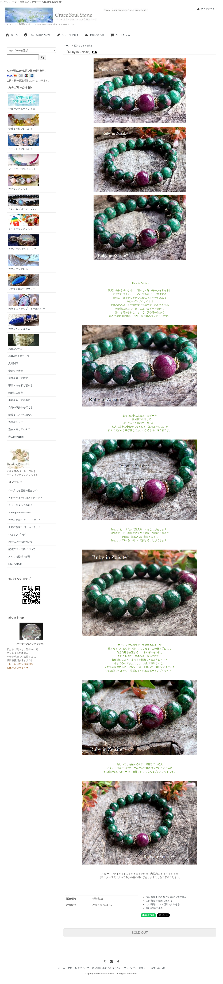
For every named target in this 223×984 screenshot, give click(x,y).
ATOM (18, 563)
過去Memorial (16, 436)
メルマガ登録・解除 (19, 556)
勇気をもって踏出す (83, 45)
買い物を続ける (154, 908)
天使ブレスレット (18, 188)
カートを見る (122, 35)
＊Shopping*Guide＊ (19, 512)
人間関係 (13, 363)
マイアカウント (209, 9)
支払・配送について (40, 35)
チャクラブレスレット (20, 228)
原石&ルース (15, 348)
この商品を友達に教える (159, 900)
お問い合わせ (97, 35)
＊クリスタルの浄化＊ (20, 505)
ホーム (14, 35)
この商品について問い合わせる (163, 904)
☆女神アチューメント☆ (21, 108)
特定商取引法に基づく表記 (106, 968)
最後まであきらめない (20, 414)
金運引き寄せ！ (16, 370)
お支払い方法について (20, 541)
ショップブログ (70, 35)
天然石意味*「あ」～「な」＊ (24, 519)
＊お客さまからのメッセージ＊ (25, 497)
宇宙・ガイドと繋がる (20, 385)
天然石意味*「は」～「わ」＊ (24, 527)
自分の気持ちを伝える (20, 407)
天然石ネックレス (18, 268)
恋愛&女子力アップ (18, 356)
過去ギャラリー (16, 422)
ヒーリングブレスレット (21, 148)
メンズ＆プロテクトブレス (23, 208)
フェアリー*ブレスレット (22, 169)
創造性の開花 (15, 392)
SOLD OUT (140, 932)
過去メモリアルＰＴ (19, 429)
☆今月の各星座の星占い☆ (23, 490)
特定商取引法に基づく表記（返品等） (166, 897)
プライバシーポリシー (136, 968)
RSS (10, 563)
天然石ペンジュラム (19, 328)
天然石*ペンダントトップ (22, 249)
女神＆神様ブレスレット (21, 128)
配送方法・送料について (21, 549)
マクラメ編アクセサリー (21, 288)
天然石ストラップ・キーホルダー (26, 308)
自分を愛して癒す (18, 378)
